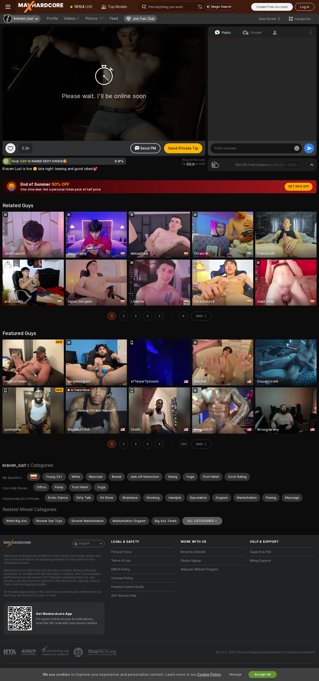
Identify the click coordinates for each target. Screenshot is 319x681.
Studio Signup (191, 560)
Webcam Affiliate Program (199, 569)
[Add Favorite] (10, 148)
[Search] (200, 6)
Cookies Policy (122, 578)
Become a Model (193, 552)
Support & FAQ (260, 552)
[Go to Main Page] (41, 6)
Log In (304, 7)
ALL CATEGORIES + (202, 521)
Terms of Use (121, 560)
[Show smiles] (297, 148)
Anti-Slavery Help (123, 595)
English (84, 543)
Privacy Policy (121, 552)
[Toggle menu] (8, 6)
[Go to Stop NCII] (102, 652)
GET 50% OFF (298, 186)
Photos (94, 18)
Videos (71, 18)
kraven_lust (14, 465)
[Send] (309, 148)
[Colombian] (33, 477)
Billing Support (260, 560)
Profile (52, 18)
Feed (114, 18)
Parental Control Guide (127, 587)
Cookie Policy (209, 675)
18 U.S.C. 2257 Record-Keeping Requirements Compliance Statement (265, 652)
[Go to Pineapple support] (79, 652)
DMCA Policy (120, 569)
